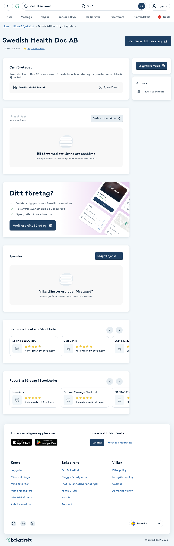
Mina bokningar (21, 477)
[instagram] (13, 523)
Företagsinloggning (120, 442)
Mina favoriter (20, 483)
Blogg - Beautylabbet (75, 477)
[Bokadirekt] (17, 6)
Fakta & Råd (69, 490)
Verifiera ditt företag (145, 41)
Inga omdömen (36, 48)
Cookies (117, 483)
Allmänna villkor (122, 490)
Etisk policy (119, 470)
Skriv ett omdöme (104, 118)
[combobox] (50, 6)
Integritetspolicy (122, 477)
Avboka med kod (21, 504)
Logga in (16, 470)
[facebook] (32, 523)
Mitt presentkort (21, 490)
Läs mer (97, 442)
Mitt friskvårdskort (23, 497)
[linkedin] (23, 523)
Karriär (66, 497)
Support (67, 504)
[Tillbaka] (8, 6)
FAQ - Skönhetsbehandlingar (80, 483)
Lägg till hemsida (149, 65)
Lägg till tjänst (106, 256)
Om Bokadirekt (71, 470)
